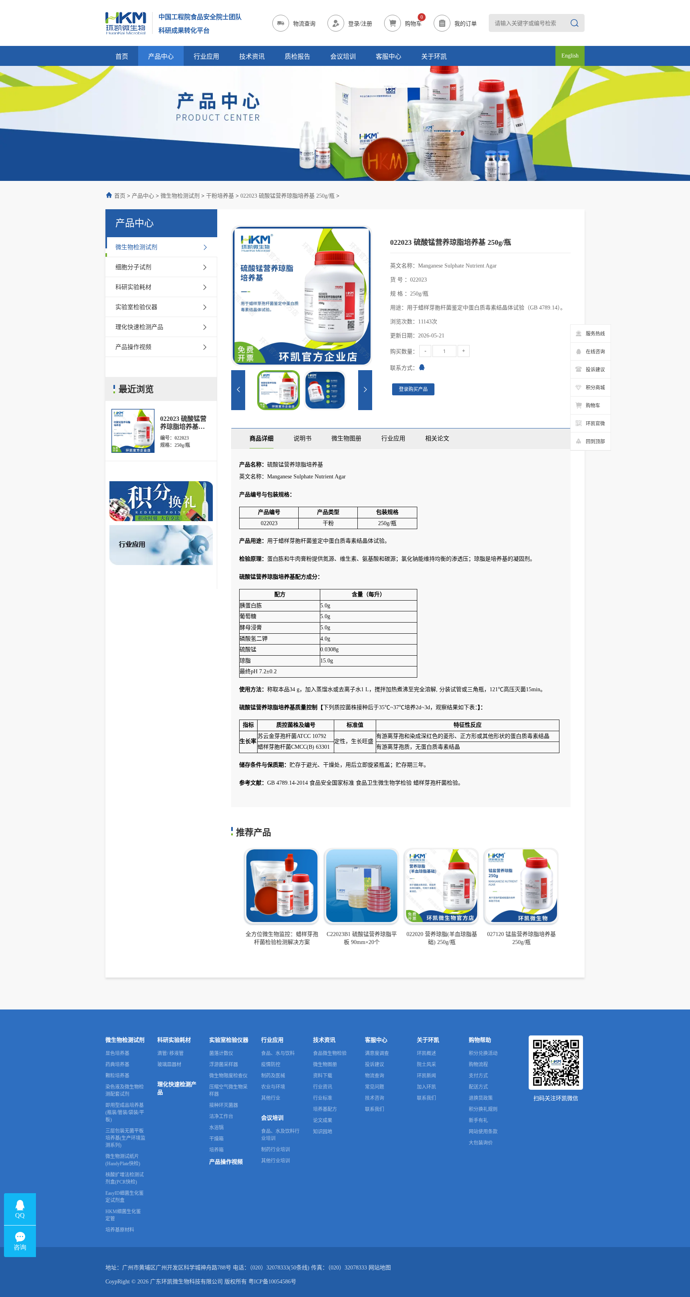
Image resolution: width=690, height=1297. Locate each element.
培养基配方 (325, 1109)
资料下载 (322, 1076)
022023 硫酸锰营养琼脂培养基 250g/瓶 (287, 196)
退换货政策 (481, 1098)
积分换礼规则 (483, 1109)
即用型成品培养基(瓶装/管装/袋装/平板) (124, 1112)
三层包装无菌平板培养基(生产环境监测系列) (125, 1138)
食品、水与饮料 (278, 1053)
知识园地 (322, 1131)
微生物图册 (325, 1064)
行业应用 (206, 56)
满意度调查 (377, 1053)
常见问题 (374, 1087)
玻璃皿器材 (169, 1064)
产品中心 (161, 56)
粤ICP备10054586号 (272, 1282)
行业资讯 (322, 1087)
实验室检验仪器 (228, 1040)
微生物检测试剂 (180, 196)
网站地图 (380, 1268)
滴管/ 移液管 (170, 1053)
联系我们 (374, 1109)
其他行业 (270, 1098)
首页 (121, 56)
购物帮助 (480, 1040)
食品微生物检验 (330, 1053)
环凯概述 (426, 1053)
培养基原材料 (119, 1230)
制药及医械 (273, 1076)
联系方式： (404, 368)
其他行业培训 (275, 1161)
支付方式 (478, 1076)
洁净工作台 (221, 1116)
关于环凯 (434, 56)
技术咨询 (374, 1098)
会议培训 (343, 56)
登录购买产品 (413, 389)
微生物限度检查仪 (228, 1076)
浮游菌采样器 (223, 1064)
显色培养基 (117, 1053)
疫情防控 (270, 1064)
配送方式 (478, 1087)
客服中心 (388, 56)
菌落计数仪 (221, 1053)
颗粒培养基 (117, 1076)
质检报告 (297, 56)
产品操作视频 (226, 1162)
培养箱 (216, 1150)
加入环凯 (426, 1087)
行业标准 (322, 1098)
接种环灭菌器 (223, 1105)
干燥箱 (216, 1139)
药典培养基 (117, 1064)
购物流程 (478, 1064)
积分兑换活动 (483, 1053)
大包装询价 (481, 1143)
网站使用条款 (483, 1131)
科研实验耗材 (174, 1040)
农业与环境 (273, 1087)
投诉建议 (374, 1064)
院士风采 (426, 1064)
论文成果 (322, 1120)
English (570, 56)
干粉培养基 (220, 196)
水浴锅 (216, 1127)
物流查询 (374, 1076)
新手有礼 (478, 1120)
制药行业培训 (275, 1149)
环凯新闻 (426, 1076)
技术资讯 (252, 56)
